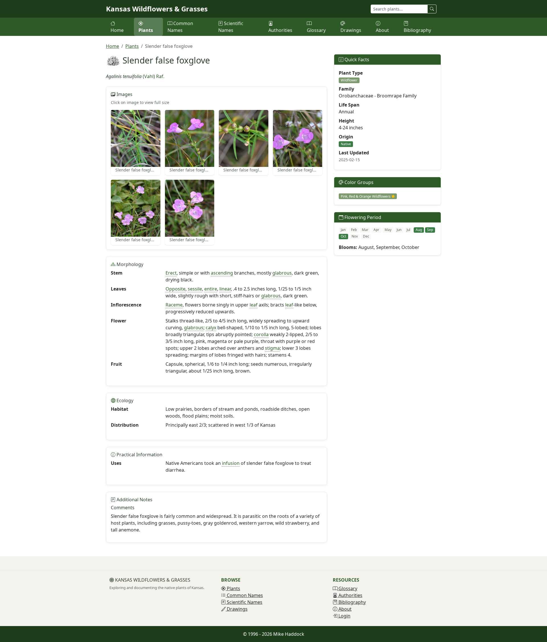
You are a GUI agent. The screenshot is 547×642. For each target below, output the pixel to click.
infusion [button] (231, 463)
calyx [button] (211, 327)
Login (343, 616)
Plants (145, 30)
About (382, 30)
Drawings (350, 30)
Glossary (316, 30)
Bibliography (417, 30)
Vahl (149, 76)
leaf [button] (254, 305)
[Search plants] (431, 9)
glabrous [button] (282, 273)
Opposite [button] (175, 289)
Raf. (160, 76)
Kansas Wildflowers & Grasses (157, 8)
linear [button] (225, 289)
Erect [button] (171, 273)
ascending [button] (222, 273)
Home (117, 30)
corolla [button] (261, 334)
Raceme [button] (174, 305)
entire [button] (210, 289)
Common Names (180, 26)
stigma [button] (272, 348)
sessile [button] (195, 289)
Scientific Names (230, 26)
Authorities (280, 30)
